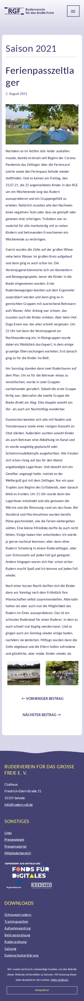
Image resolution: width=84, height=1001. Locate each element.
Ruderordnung (15, 942)
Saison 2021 (31, 49)
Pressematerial (15, 847)
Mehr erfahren (59, 980)
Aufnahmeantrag (17, 928)
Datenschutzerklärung (21, 955)
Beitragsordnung (17, 935)
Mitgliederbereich (17, 853)
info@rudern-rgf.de (18, 805)
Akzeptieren (42, 990)
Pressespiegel (14, 840)
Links (8, 833)
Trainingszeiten (16, 922)
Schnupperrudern (17, 915)
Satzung (10, 949)
